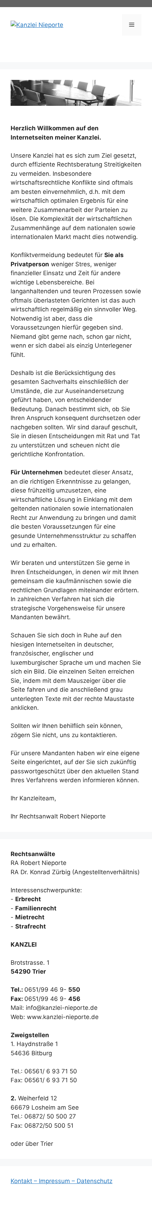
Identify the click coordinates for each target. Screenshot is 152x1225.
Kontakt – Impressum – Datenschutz (61, 1181)
